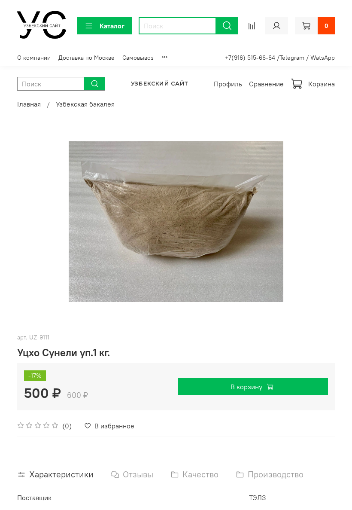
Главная (29, 104)
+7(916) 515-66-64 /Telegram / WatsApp (280, 57)
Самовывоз (138, 57)
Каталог (112, 25)
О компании (34, 57)
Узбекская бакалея (85, 104)
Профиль (228, 83)
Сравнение (266, 83)
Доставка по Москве (86, 57)
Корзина (321, 83)
